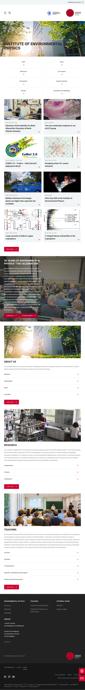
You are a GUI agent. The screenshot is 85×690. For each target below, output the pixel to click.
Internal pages (62, 609)
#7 (77, 684)
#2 (24, 684)
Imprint (69, 675)
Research (7, 609)
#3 (26, 684)
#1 (23, 684)
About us (7, 606)
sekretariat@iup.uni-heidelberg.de (14, 626)
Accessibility (77, 675)
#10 (27, 686)
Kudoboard (10, 315)
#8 (11, 686)
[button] (16, 601)
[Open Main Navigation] (6, 12)
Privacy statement (60, 675)
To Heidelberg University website (13, 656)
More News (10, 249)
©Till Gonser (7, 686)
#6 (68, 684)
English (25, 667)
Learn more (10, 402)
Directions (7, 642)
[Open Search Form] (10, 12)
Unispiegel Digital (27, 315)
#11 (38, 686)
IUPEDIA (60, 606)
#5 (56, 684)
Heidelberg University (74, 2)
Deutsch (19, 667)
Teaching (7, 613)
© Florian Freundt (17, 684)
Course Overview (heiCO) (39, 606)
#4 (35, 684)
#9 (18, 686)
